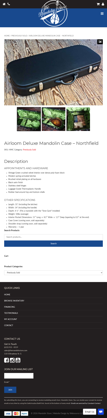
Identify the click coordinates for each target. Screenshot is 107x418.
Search (54, 244)
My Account (10, 319)
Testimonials (11, 313)
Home (7, 36)
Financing (9, 307)
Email (7, 382)
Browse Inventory (14, 301)
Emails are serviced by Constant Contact (85, 403)
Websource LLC (76, 414)
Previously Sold (19, 36)
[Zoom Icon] (100, 41)
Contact (8, 325)
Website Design (59, 414)
